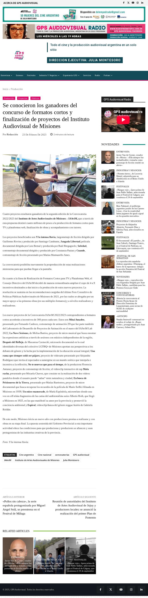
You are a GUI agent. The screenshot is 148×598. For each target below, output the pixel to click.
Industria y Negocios (48, 560)
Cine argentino (26, 454)
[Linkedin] (142, 3)
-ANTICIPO (121, 316)
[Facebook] (123, 3)
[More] (75, 146)
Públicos (35, 98)
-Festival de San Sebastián (125, 257)
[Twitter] (128, 3)
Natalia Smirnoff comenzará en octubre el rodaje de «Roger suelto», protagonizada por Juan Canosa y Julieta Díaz (130, 323)
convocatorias (62, 454)
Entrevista (17, 557)
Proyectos (22, 98)
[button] (120, 75)
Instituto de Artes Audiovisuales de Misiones (37, 460)
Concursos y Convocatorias (125, 294)
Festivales (80, 560)
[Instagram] (137, 3)
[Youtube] (133, 3)
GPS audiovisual (81, 454)
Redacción (12, 134)
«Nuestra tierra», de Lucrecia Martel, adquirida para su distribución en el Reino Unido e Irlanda (130, 177)
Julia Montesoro (71, 460)
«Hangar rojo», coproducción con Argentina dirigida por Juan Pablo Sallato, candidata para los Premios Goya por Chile (130, 284)
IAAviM (7, 460)
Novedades (123, 277)
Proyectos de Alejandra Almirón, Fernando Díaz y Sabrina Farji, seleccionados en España (130, 228)
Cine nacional (44, 454)
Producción (17, 89)
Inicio (5, 89)
